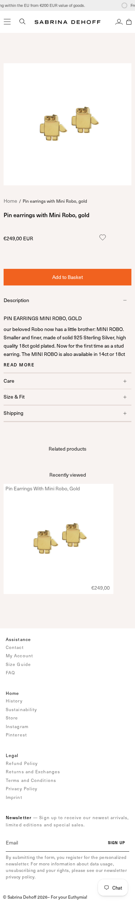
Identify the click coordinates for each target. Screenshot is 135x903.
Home (10, 201)
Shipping (13, 413)
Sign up (116, 842)
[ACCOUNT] (119, 22)
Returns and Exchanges (33, 771)
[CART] (128, 22)
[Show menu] (7, 22)
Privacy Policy (21, 788)
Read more (19, 364)
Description (16, 300)
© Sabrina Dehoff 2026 (25, 897)
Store (12, 717)
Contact (15, 647)
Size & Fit (14, 396)
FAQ (10, 672)
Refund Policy (22, 763)
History (14, 700)
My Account (19, 655)
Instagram (17, 726)
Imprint (14, 797)
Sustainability (21, 709)
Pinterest (16, 734)
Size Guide (18, 664)
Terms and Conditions (31, 780)
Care (9, 380)
